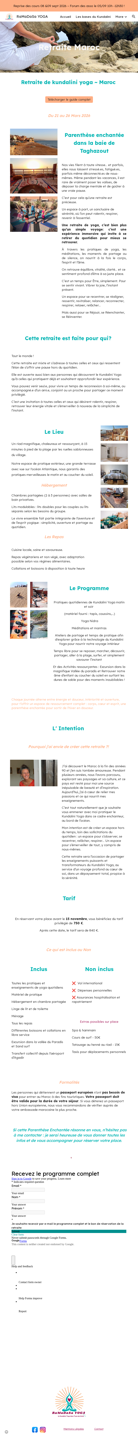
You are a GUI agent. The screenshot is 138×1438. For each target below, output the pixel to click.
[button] (133, 16)
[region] (69, 5)
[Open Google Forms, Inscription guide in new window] (121, 1173)
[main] (69, 47)
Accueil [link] (65, 17)
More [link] (119, 17)
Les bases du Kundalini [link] (93, 17)
